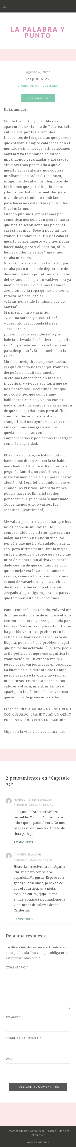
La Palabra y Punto (38, 32)
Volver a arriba (37, 1142)
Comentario (17, 967)
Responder (24, 842)
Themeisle (38, 1135)
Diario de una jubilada (38, 85)
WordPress (37, 1130)
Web (9, 1059)
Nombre (13, 1017)
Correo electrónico (24, 1038)
